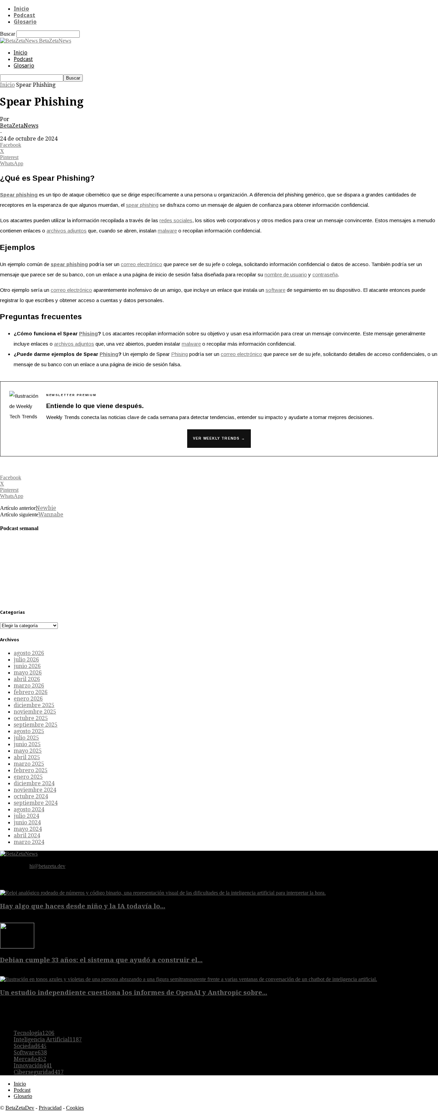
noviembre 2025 (35, 711)
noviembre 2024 (35, 790)
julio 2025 (26, 737)
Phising (88, 333)
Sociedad (30, 1046)
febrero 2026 (31, 692)
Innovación (33, 1065)
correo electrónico (141, 264)
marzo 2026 (29, 685)
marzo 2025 (29, 764)
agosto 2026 (29, 653)
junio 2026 (27, 666)
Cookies (75, 1108)
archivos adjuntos (67, 231)
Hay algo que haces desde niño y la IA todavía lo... (82, 906)
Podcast (24, 15)
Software (30, 1052)
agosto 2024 (29, 809)
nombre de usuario (286, 274)
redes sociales (175, 220)
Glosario (25, 22)
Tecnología (34, 1033)
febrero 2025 (31, 770)
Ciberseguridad (39, 1072)
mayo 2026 (28, 672)
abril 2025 (27, 757)
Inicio (21, 8)
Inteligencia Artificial (48, 1039)
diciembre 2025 (34, 705)
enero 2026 (28, 698)
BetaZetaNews (19, 125)
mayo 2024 (28, 829)
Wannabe (50, 514)
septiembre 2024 (35, 803)
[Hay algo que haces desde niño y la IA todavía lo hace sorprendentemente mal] (163, 893)
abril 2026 (27, 679)
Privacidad (50, 1108)
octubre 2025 (31, 718)
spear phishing (142, 205)
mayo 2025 (28, 751)
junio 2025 (27, 744)
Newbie (46, 508)
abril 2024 (27, 835)
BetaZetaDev (19, 1108)
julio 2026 (26, 659)
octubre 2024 (31, 796)
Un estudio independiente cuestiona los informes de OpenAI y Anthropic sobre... (133, 992)
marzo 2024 (29, 842)
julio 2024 (26, 816)
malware (167, 231)
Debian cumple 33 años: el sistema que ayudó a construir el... (101, 960)
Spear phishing (19, 195)
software (275, 290)
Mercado (30, 1059)
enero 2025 (28, 777)
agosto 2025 (29, 731)
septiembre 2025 (35, 724)
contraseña (325, 274)
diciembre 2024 (34, 783)
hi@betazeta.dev (47, 866)
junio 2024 (27, 822)
